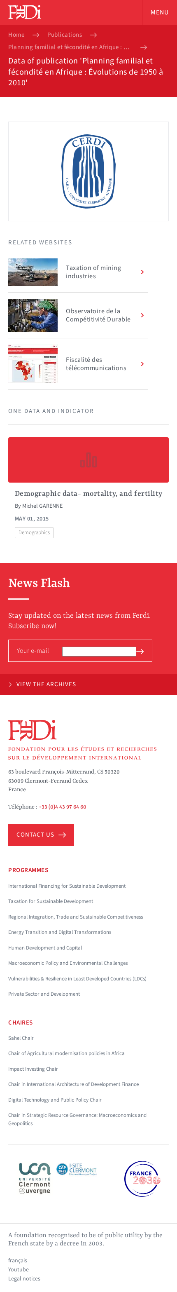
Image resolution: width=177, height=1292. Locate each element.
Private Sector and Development (44, 994)
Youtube (18, 1270)
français (17, 1261)
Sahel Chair (21, 1038)
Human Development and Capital (45, 948)
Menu (160, 12)
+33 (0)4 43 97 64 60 (62, 807)
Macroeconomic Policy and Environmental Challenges (68, 963)
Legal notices (24, 1279)
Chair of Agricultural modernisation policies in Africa (66, 1053)
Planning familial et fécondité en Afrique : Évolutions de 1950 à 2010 (70, 47)
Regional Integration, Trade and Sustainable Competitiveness (75, 917)
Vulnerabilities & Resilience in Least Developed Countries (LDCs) (77, 978)
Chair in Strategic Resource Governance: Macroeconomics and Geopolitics (77, 1119)
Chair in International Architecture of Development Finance (73, 1084)
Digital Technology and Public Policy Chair (55, 1100)
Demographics (34, 532)
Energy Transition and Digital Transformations (59, 932)
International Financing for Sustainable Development (67, 886)
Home (16, 35)
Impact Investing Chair (33, 1069)
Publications (64, 35)
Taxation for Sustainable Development (50, 901)
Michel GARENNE (42, 506)
